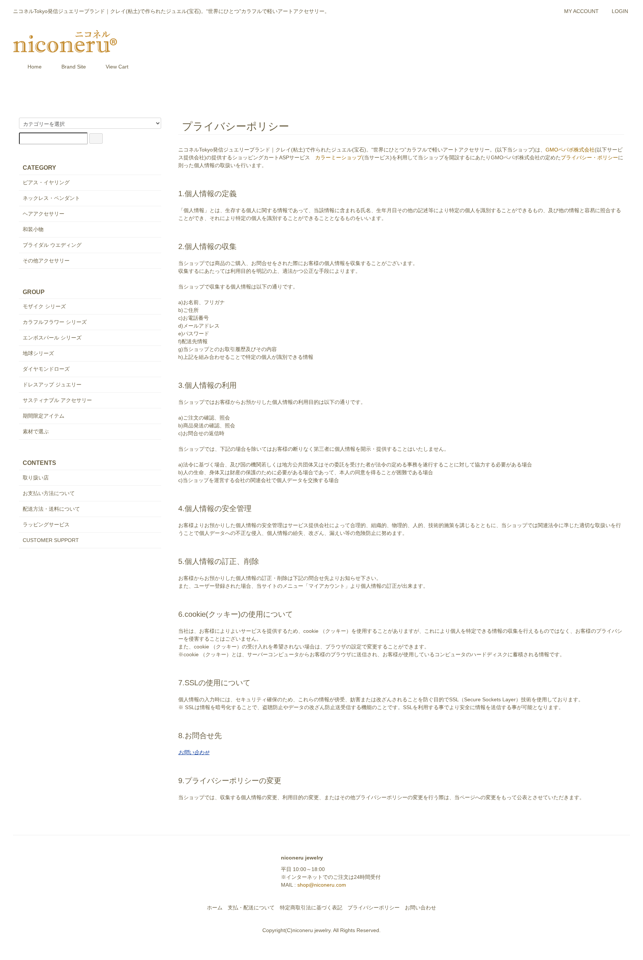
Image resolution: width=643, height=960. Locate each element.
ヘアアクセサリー (43, 214)
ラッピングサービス (46, 524)
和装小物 (33, 229)
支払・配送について (251, 907)
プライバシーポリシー (374, 907)
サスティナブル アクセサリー (57, 400)
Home (35, 67)
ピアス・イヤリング (46, 182)
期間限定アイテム (43, 416)
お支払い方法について (49, 493)
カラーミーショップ (338, 157)
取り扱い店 (36, 478)
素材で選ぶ (36, 431)
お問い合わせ (420, 907)
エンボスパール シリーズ (52, 338)
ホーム (215, 907)
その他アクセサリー (46, 261)
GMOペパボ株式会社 (570, 150)
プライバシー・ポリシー (589, 157)
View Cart (117, 67)
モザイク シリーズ (44, 306)
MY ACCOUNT (581, 11)
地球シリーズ (38, 353)
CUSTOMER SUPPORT (51, 540)
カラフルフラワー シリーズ (55, 322)
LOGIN (620, 11)
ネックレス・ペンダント (51, 198)
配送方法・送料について (51, 509)
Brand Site (73, 67)
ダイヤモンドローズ (46, 369)
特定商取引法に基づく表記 (311, 907)
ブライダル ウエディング (52, 245)
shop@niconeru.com (321, 885)
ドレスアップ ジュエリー (52, 384)
